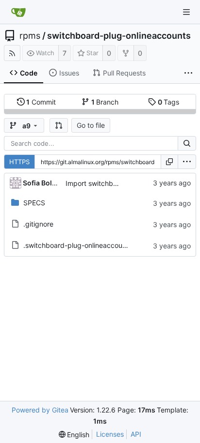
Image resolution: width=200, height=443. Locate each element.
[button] (59, 125)
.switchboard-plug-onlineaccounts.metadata (94, 245)
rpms (29, 36)
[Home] (18, 12)
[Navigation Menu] (186, 12)
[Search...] (187, 143)
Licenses (110, 434)
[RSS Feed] (12, 53)
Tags (169, 102)
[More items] (188, 73)
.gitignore (38, 224)
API (136, 434)
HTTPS (19, 162)
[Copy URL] (169, 161)
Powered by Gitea (40, 410)
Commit (41, 102)
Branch (105, 102)
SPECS (34, 203)
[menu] (187, 161)
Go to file (91, 125)
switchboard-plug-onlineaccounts (119, 36)
